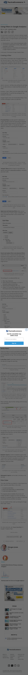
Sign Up (14, 343)
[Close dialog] (26, 330)
